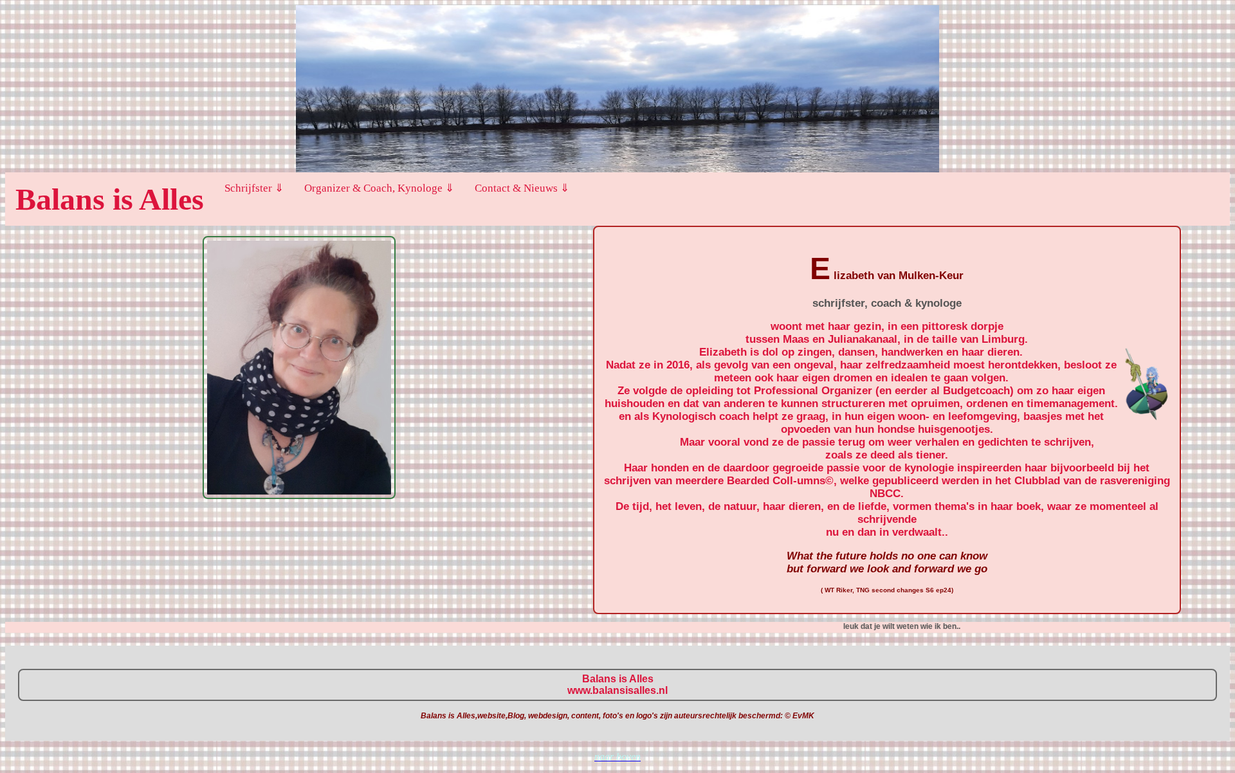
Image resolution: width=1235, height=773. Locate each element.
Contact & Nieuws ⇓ (522, 188)
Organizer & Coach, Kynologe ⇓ (379, 188)
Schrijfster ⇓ (254, 188)
